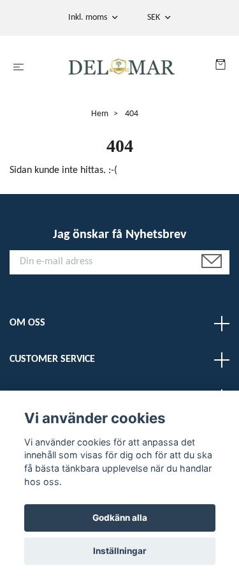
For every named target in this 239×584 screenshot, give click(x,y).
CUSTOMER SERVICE (52, 359)
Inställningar (120, 551)
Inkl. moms (88, 17)
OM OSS (27, 323)
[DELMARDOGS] (122, 67)
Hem (99, 114)
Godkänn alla (119, 518)
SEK (154, 17)
